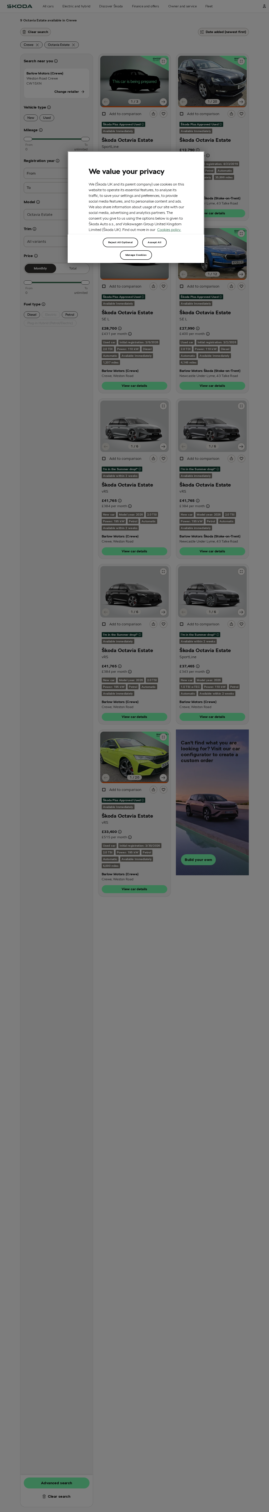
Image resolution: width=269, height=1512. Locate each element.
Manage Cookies (135, 254)
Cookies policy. (169, 229)
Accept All (154, 242)
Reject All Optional (120, 242)
